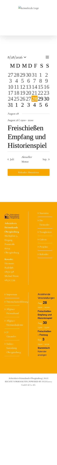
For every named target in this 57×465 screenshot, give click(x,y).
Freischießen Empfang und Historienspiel (27, 136)
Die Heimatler (45, 222)
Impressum (11, 294)
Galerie (43, 239)
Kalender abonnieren (28, 172)
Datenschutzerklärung (12, 301)
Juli (12, 159)
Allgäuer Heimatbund (12, 311)
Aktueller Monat (27, 159)
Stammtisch (44, 347)
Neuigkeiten (45, 231)
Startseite (44, 213)
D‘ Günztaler (11, 334)
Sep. (45, 159)
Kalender (44, 254)
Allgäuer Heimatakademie (12, 322)
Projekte (44, 246)
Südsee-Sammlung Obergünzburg (12, 348)
